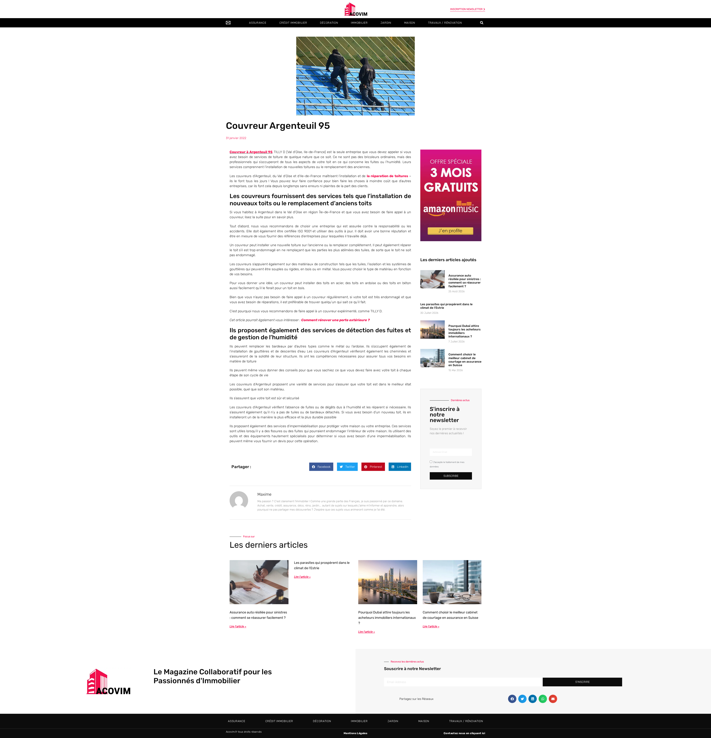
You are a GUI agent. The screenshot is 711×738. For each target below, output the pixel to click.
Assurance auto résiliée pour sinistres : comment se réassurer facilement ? (464, 281)
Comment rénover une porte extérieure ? (335, 320)
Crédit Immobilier (293, 22)
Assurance (257, 22)
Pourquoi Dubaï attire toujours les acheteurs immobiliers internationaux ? (464, 331)
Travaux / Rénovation (445, 22)
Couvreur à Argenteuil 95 (251, 152)
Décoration (329, 22)
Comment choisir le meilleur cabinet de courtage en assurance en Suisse (464, 360)
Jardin (385, 22)
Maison (409, 22)
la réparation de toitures (387, 176)
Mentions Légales (355, 733)
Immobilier (359, 22)
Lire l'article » (238, 626)
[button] (481, 23)
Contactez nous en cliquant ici (464, 733)
